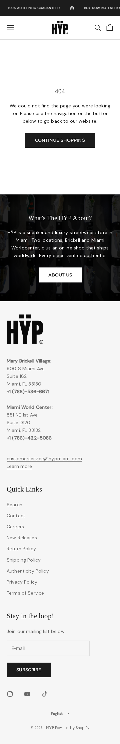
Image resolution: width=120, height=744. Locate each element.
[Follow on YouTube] (27, 694)
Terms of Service (25, 593)
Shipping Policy (24, 560)
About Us (60, 274)
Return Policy (21, 549)
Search (14, 505)
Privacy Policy (22, 582)
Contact (16, 516)
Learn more (19, 466)
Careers (15, 527)
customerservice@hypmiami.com (44, 459)
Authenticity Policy (28, 571)
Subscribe (28, 669)
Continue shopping (60, 140)
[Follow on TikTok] (44, 694)
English (57, 714)
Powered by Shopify (72, 727)
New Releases (22, 538)
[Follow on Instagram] (10, 694)
